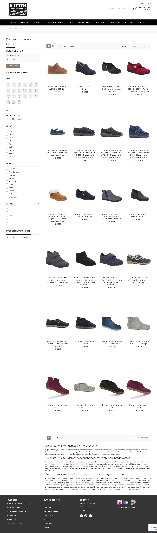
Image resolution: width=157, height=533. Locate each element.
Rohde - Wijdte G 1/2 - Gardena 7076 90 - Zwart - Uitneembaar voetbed (84, 281)
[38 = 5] (36, 85)
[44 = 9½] (19, 96)
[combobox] (119, 8)
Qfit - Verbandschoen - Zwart (84, 342)
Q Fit (11, 184)
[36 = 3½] (19, 85)
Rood (11, 144)
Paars (11, 153)
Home (9, 29)
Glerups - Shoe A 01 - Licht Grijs (84, 406)
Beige (11, 150)
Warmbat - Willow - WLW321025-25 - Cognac (57, 89)
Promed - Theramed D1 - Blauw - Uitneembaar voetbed (57, 152)
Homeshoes (12, 519)
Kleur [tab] (9, 126)
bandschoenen (132, 450)
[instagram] (90, 515)
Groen (11, 135)
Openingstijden (13, 507)
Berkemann (14, 169)
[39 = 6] (14, 90)
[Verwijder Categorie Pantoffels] (17, 59)
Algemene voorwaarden (17, 511)
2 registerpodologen (130, 489)
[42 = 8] (36, 90)
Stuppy (12, 191)
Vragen (46, 527)
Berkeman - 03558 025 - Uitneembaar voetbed (111, 89)
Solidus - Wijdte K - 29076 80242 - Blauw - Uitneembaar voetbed (111, 281)
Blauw (11, 141)
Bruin (11, 138)
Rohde (11, 188)
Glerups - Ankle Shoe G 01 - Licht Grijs (138, 342)
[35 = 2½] (8, 85)
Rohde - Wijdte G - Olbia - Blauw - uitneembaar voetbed (111, 216)
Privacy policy (12, 515)
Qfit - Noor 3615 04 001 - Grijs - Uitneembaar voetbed (138, 280)
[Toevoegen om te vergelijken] (60, 71)
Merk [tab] (8, 163)
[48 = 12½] (8, 102)
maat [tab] (8, 78)
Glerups (12, 178)
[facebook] (81, 515)
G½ (10, 215)
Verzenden (48, 523)
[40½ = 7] (25, 90)
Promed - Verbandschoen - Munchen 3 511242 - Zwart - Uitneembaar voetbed (111, 154)
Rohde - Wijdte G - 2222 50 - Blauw (84, 215)
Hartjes (12, 175)
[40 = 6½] (19, 90)
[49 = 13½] (14, 102)
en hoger (14, 119)
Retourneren (49, 515)
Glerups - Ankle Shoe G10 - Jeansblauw (111, 342)
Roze (11, 156)
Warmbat (13, 197)
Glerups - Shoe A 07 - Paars (138, 406)
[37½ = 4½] (30, 85)
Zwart (11, 131)
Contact (47, 503)
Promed (12, 181)
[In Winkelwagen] (54, 71)
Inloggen (47, 507)
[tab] (23, 56)
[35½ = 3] (14, 85)
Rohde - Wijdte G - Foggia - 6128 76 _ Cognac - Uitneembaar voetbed (57, 217)
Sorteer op (124, 46)
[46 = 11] (30, 96)
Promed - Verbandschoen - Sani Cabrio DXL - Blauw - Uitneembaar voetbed (138, 154)
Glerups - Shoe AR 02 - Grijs (111, 406)
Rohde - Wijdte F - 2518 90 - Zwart (138, 215)
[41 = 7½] (30, 90)
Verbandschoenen (14, 523)
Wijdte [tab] (9, 204)
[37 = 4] (25, 85)
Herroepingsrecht (51, 511)
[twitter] (85, 515)
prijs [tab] (8, 110)
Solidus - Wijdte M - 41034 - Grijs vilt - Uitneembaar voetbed (57, 280)
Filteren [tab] (10, 44)
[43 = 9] (14, 96)
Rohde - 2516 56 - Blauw (84, 88)
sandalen (70, 452)
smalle (57, 462)
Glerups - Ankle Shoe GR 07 (57, 406)
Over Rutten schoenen (16, 503)
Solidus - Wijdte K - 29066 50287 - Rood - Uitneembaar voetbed (139, 89)
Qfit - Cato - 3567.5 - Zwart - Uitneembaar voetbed (57, 343)
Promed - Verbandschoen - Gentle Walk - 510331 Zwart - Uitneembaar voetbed (84, 154)
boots (47, 452)
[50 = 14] (19, 102)
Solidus (12, 194)
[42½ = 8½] (8, 96)
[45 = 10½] (25, 96)
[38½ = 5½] (8, 90)
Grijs (10, 147)
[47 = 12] (36, 96)
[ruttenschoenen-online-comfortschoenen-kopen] (17, 9)
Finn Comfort (14, 172)
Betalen (47, 519)
